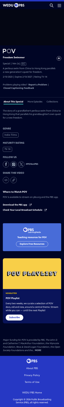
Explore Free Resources (32, 244)
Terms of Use (32, 382)
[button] (51, 5)
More (38, 350)
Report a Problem (37, 84)
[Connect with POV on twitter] (21, 164)
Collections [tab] (52, 101)
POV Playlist (13, 298)
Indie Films (10, 134)
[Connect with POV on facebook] (6, 164)
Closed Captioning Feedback (18, 88)
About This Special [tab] (13, 101)
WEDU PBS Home (32, 392)
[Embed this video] (6, 180)
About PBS (32, 368)
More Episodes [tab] (35, 101)
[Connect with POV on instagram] (13, 164)
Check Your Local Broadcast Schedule (23, 210)
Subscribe (14, 317)
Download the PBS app (15, 204)
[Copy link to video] (13, 180)
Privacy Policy (32, 375)
